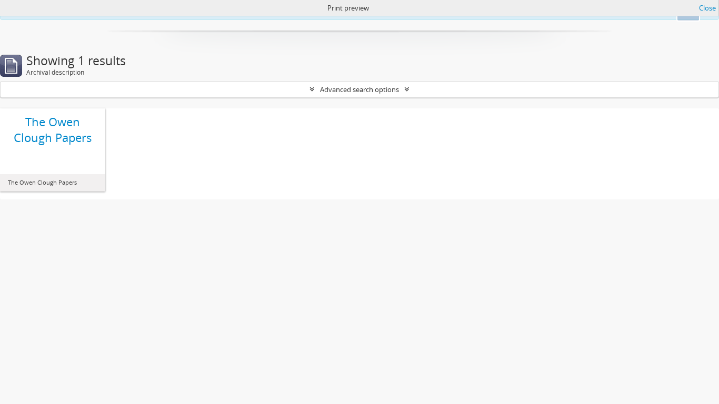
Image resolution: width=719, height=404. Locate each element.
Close (707, 8)
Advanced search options (359, 89)
